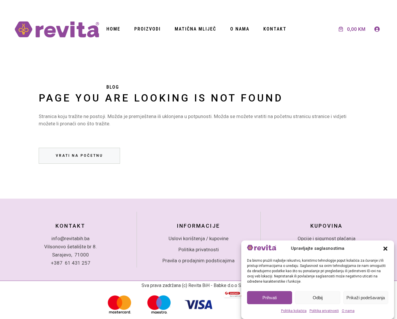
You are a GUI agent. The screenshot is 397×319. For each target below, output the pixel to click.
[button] (385, 249)
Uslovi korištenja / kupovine (198, 238)
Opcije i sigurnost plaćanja (326, 238)
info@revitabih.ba (70, 238)
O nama (348, 311)
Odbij (318, 297)
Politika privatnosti (324, 311)
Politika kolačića (294, 311)
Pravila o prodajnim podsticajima (198, 260)
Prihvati (269, 297)
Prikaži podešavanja (365, 297)
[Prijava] (377, 29)
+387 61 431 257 (70, 263)
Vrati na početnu (79, 156)
